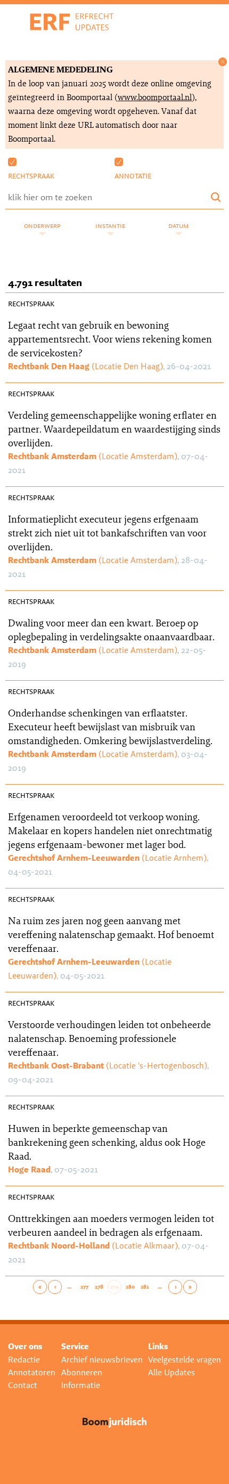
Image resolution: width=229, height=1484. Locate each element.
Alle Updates (171, 1372)
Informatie (80, 1385)
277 (84, 1287)
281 (145, 1287)
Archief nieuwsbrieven (102, 1359)
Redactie (24, 1359)
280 (130, 1287)
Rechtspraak (31, 175)
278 (99, 1287)
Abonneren (81, 1372)
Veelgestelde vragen (184, 1359)
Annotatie (132, 175)
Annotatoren (31, 1372)
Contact (22, 1385)
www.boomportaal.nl (155, 97)
